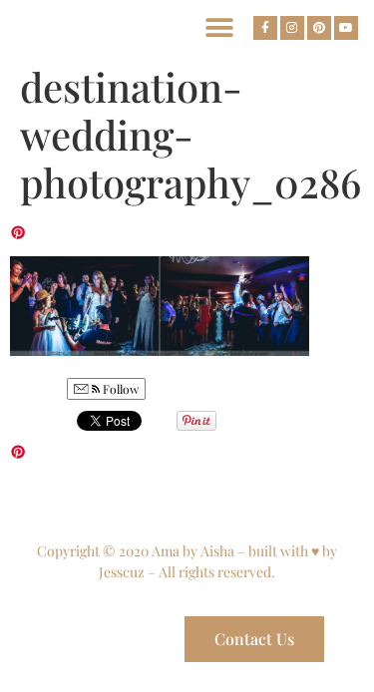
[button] (218, 27)
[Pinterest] (319, 28)
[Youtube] (346, 28)
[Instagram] (292, 28)
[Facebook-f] (265, 28)
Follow (119, 389)
